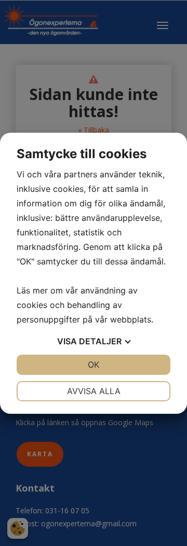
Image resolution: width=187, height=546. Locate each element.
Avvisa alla (94, 391)
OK (93, 364)
